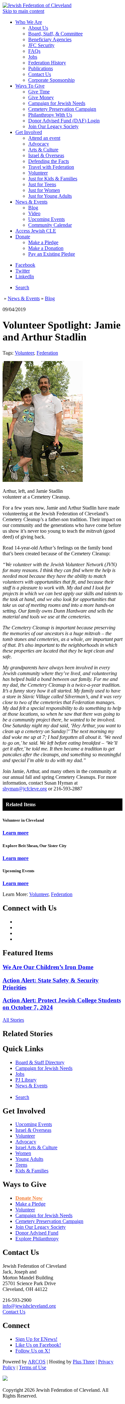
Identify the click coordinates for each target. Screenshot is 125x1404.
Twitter (22, 270)
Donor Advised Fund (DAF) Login (64, 120)
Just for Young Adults (50, 196)
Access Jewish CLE (35, 231)
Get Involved (28, 132)
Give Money (41, 97)
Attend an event (44, 138)
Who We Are (28, 22)
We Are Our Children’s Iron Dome (48, 967)
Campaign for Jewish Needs (56, 103)
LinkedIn (24, 276)
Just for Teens (42, 184)
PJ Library (26, 1080)
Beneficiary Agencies (49, 39)
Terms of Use (32, 1367)
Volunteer (38, 173)
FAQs (34, 51)
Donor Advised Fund (36, 1233)
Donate (22, 236)
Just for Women (44, 190)
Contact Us (39, 74)
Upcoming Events (46, 219)
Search (22, 287)
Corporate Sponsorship (51, 80)
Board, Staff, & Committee (55, 33)
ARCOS (37, 1361)
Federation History (47, 62)
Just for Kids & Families (52, 178)
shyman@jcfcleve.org (25, 788)
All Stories (13, 1020)
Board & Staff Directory (39, 1062)
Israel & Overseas (46, 155)
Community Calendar (50, 225)
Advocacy (38, 144)
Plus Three (84, 1361)
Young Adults (29, 1159)
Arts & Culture (43, 149)
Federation (47, 353)
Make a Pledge (43, 242)
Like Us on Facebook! (38, 1345)
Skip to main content (23, 11)
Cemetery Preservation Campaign (62, 109)
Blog (33, 207)
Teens (21, 1165)
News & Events (31, 202)
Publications (40, 68)
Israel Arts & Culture (36, 1147)
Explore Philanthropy (37, 1238)
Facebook (25, 265)
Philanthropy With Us (50, 115)
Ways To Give (30, 86)
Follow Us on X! (32, 1350)
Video (34, 213)
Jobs (32, 57)
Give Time (39, 91)
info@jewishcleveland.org (29, 1306)
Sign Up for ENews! (36, 1339)
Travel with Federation (51, 167)
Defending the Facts (48, 161)
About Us (38, 28)
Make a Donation (45, 248)
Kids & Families (31, 1170)
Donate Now (29, 1198)
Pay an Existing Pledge (51, 254)
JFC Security (41, 45)
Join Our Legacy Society (53, 126)
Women (23, 1153)
